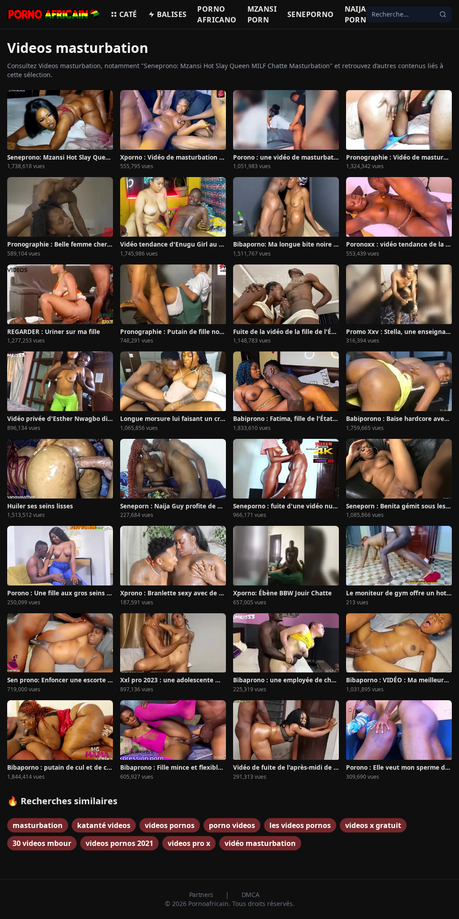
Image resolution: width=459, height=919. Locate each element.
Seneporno (310, 14)
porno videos (232, 825)
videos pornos (170, 825)
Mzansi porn (262, 14)
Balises (172, 14)
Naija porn (356, 14)
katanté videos (103, 825)
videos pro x (189, 843)
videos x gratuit (373, 825)
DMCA (251, 894)
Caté (128, 14)
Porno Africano (216, 14)
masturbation (38, 825)
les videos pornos (300, 825)
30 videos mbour (42, 843)
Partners (202, 894)
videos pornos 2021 (119, 843)
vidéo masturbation (260, 843)
